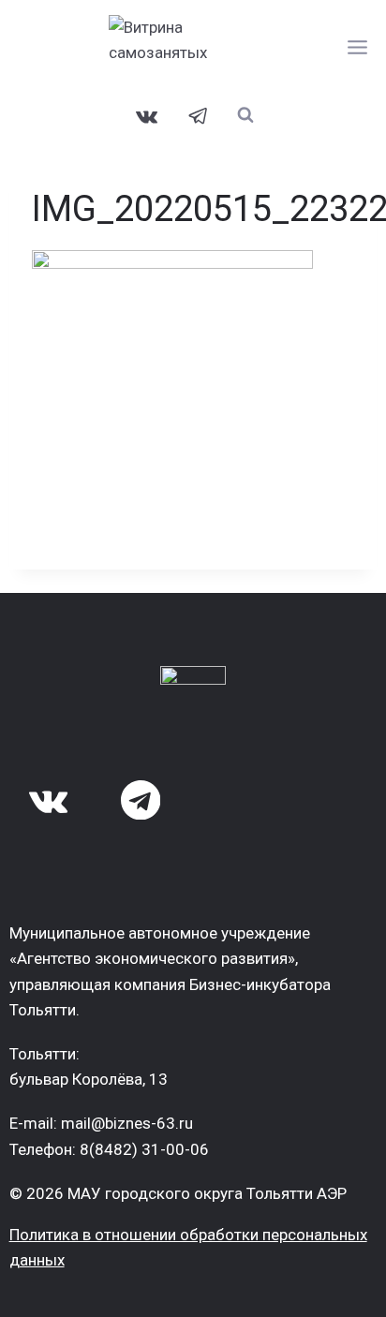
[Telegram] (198, 116)
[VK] (147, 116)
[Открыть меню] (358, 47)
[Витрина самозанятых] (193, 47)
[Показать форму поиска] (245, 114)
